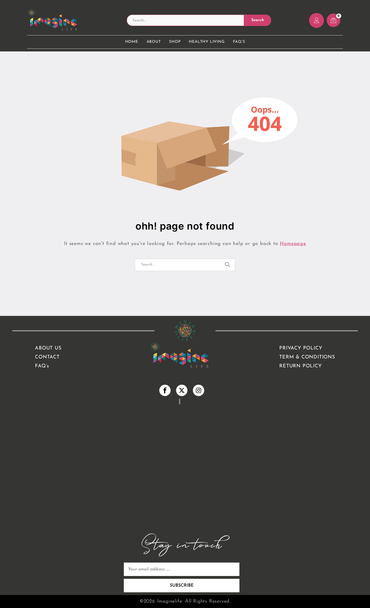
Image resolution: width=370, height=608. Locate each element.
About (154, 42)
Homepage (293, 243)
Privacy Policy (300, 348)
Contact (47, 357)
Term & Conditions (307, 357)
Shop (174, 42)
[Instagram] (198, 390)
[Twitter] (181, 390)
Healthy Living (207, 42)
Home (131, 42)
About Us (48, 348)
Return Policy (300, 366)
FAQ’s (239, 42)
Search (257, 20)
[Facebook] (165, 390)
